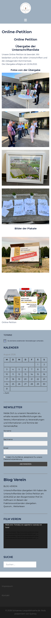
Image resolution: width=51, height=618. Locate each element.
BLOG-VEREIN (10, 486)
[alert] (25, 340)
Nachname (8, 439)
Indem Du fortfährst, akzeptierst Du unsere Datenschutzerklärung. (23, 458)
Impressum (7, 586)
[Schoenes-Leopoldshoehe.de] (25, 9)
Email (6, 448)
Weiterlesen (19, 506)
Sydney (33, 614)
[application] (25, 536)
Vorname (7, 431)
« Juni (6, 393)
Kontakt (5, 595)
